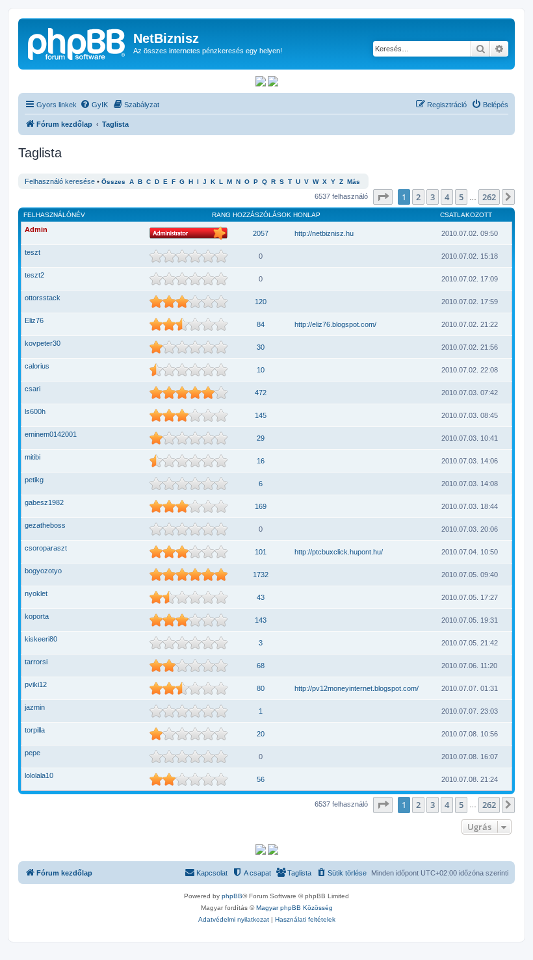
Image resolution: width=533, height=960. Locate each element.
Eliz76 (34, 320)
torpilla (35, 730)
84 (261, 324)
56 (261, 779)
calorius (37, 366)
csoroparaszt (46, 548)
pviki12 (36, 684)
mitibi (32, 457)
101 (260, 552)
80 (261, 688)
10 (261, 370)
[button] (383, 197)
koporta (37, 616)
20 (261, 734)
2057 (260, 233)
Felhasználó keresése (60, 181)
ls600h (35, 411)
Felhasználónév (54, 214)
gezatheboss (45, 525)
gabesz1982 (44, 502)
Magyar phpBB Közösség (294, 907)
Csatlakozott (466, 214)
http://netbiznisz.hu (324, 233)
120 (260, 301)
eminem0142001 (51, 434)
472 (260, 392)
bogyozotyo (43, 571)
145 (260, 415)
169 (260, 506)
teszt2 (34, 275)
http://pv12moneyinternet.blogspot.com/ (356, 688)
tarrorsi (36, 662)
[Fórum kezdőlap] (77, 42)
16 (261, 461)
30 (261, 347)
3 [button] (432, 197)
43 (261, 597)
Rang (221, 214)
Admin (36, 229)
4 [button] (447, 197)
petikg (34, 480)
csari (32, 389)
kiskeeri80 (41, 639)
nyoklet (36, 593)
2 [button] (418, 197)
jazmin (35, 707)
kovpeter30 (42, 343)
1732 (260, 574)
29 (261, 438)
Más (353, 181)
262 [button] (489, 197)
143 (260, 620)
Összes (113, 181)
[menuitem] (94, 104)
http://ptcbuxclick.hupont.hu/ (338, 552)
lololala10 (39, 775)
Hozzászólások (262, 214)
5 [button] (461, 197)
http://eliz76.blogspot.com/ (335, 324)
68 (261, 665)
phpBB (232, 896)
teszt (32, 252)
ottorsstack (42, 298)
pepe (32, 753)
